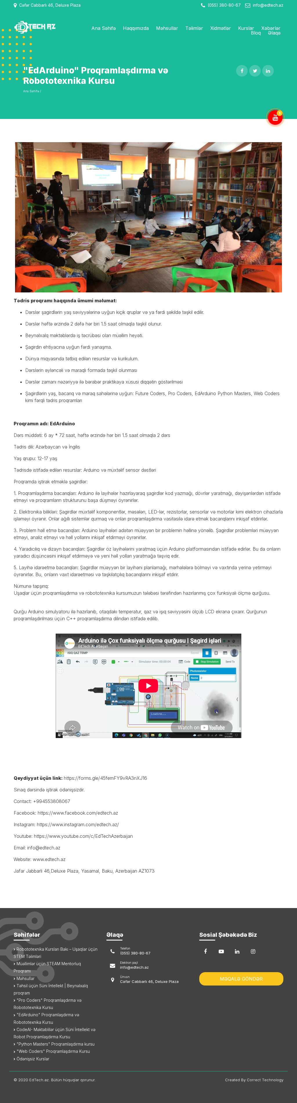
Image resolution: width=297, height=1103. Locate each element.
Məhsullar (167, 28)
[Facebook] (205, 951)
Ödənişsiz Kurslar (32, 1058)
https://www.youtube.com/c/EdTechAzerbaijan (83, 836)
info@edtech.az (268, 5)
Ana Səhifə (103, 28)
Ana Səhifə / (32, 91)
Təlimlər (194, 28)
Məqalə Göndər (241, 979)
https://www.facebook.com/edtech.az (78, 813)
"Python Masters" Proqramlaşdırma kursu (55, 1043)
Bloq (256, 33)
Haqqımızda (136, 28)
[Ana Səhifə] (44, 27)
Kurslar (246, 28)
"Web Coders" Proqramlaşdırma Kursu (52, 1051)
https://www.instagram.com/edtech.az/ (78, 824)
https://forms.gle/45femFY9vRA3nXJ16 (105, 778)
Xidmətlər (220, 28)
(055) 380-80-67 (224, 5)
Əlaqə (274, 33)
